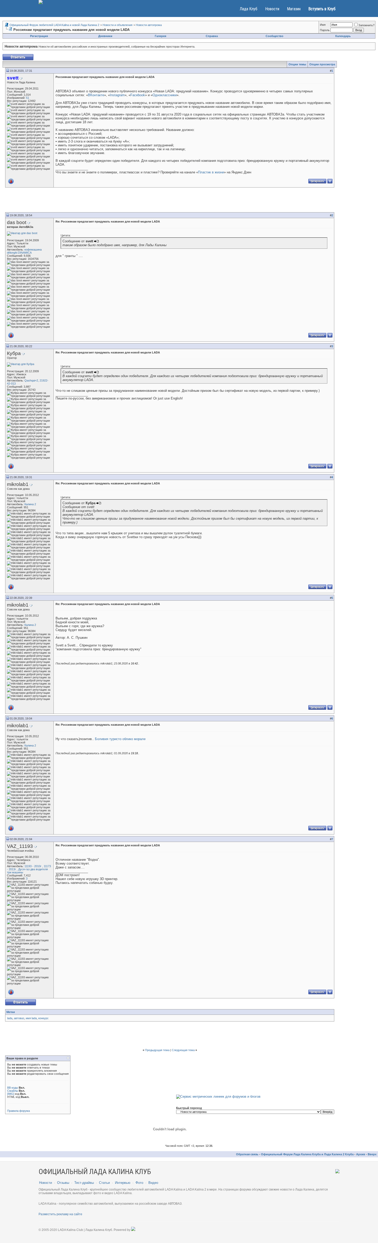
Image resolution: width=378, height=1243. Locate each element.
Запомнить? (366, 25)
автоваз (19, 1018)
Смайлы (12, 1090)
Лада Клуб (248, 8)
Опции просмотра (322, 64)
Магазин (294, 8)
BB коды (12, 1087)
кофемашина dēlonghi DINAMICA (24, 251)
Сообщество (274, 36)
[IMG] (10, 1093)
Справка (212, 36)
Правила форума (18, 1110)
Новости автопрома (149, 24)
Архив (360, 1154)
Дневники (105, 36)
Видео (153, 1183)
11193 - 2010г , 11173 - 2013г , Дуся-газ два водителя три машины (29, 869)
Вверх (372, 1154)
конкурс (43, 1018)
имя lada (31, 1018)
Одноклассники (164, 95)
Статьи (104, 1183)
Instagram (117, 95)
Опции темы (297, 64)
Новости (272, 8)
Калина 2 (30, 504)
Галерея (160, 36)
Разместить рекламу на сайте (60, 1214)
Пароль (325, 30)
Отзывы (63, 1183)
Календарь (343, 36)
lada (9, 1018)
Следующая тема (183, 1050)
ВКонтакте (96, 95)
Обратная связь (247, 1154)
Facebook (137, 95)
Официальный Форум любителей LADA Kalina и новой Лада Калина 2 (54, 24)
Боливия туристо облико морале (120, 739)
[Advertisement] (169, 200)
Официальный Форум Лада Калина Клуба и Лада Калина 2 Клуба (307, 1154)
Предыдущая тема (157, 1050)
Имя (323, 24)
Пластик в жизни (211, 172)
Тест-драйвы (84, 1183)
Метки (10, 1012)
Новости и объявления (117, 24)
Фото (139, 1183)
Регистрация (39, 36)
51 (27, 97)
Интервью (122, 1183)
